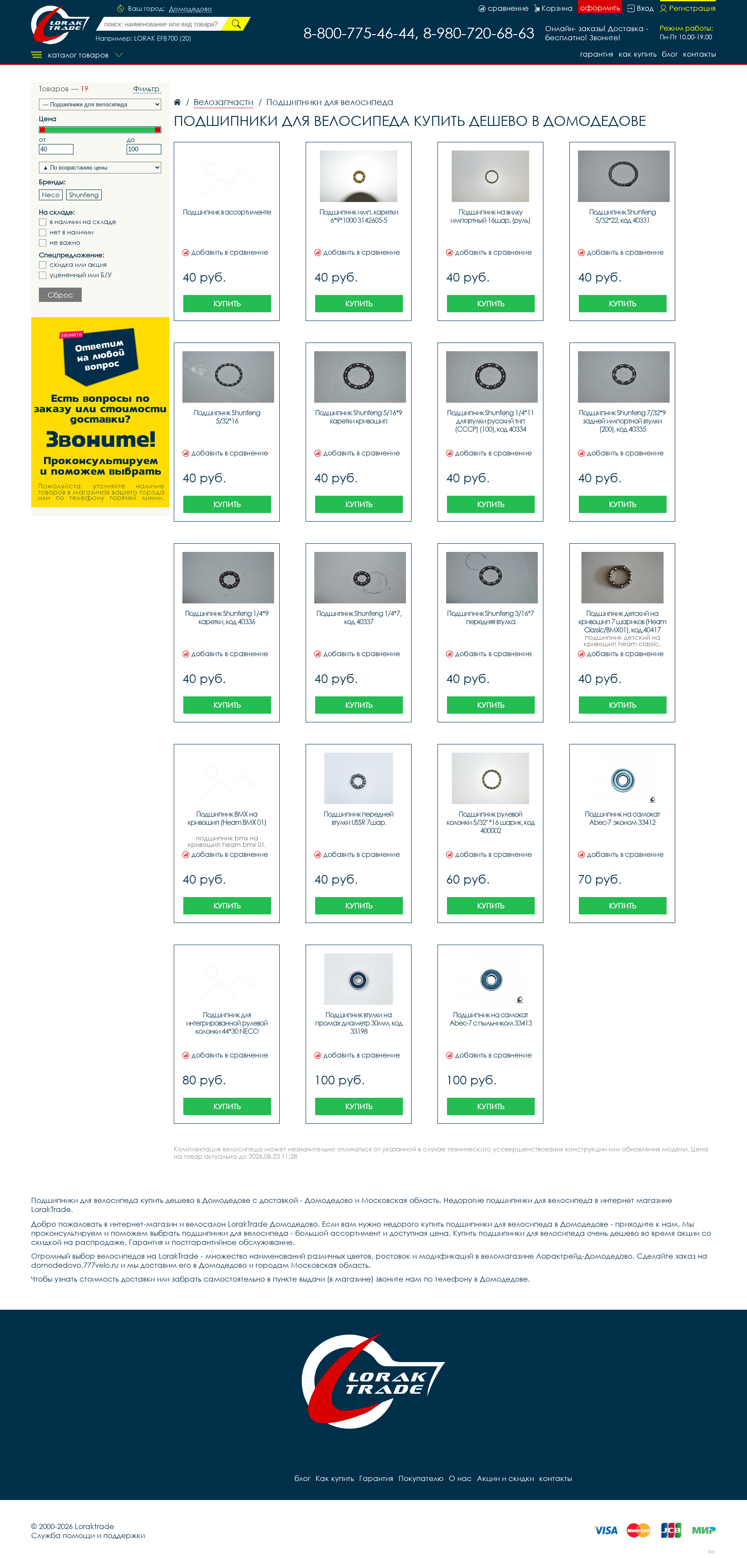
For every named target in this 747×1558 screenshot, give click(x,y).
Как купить (638, 53)
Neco (51, 195)
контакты (699, 53)
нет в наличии (71, 232)
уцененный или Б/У (81, 275)
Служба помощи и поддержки (88, 1535)
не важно (65, 242)
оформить (600, 7)
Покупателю (421, 1478)
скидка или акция (78, 264)
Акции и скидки (505, 1478)
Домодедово (190, 9)
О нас (460, 1478)
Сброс (60, 294)
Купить (227, 303)
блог (670, 53)
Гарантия (596, 53)
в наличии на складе (83, 221)
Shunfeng (84, 195)
